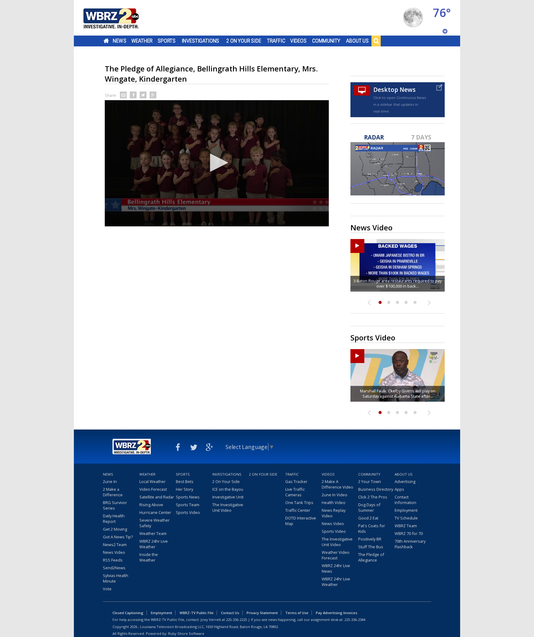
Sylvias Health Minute (115, 578)
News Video (114, 552)
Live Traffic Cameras (295, 492)
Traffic (276, 41)
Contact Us (230, 612)
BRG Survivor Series (115, 505)
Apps (399, 489)
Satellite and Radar (156, 497)
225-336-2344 (354, 619)
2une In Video (334, 495)
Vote (107, 589)
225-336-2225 (236, 619)
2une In (110, 481)
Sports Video (188, 512)
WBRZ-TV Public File (197, 612)
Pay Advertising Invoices (336, 612)
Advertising (405, 481)
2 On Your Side (243, 41)
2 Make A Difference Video (337, 484)
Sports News (188, 497)
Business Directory (375, 489)
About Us (357, 41)
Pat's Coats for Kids (371, 528)
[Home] (119, 17)
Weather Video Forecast (336, 555)
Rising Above (151, 504)
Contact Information (405, 499)
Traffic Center (297, 510)
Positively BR (369, 539)
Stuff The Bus (370, 546)
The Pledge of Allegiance (371, 557)
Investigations (200, 41)
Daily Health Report (114, 518)
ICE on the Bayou (227, 489)
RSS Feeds (113, 560)
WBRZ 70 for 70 (409, 533)
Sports (167, 41)
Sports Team (187, 504)
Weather (141, 41)
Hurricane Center (155, 512)
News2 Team (115, 544)
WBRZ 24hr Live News (336, 568)
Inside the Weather (148, 557)
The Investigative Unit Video (227, 507)
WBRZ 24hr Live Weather (153, 543)
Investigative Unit (228, 497)
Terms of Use (296, 612)
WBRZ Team (406, 525)
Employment (406, 510)
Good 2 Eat (368, 518)
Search (376, 41)
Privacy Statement (262, 612)
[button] (217, 162)
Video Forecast (153, 489)
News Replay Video (333, 513)
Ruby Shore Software (186, 633)
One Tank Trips (299, 502)
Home (106, 41)
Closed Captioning (127, 612)
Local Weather (152, 481)
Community (326, 41)
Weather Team (153, 533)
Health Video (333, 502)
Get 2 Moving (115, 529)
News (119, 41)
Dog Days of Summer (369, 507)
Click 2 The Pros (372, 497)
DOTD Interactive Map (300, 520)
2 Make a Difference (113, 492)
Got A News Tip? (118, 537)
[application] (217, 163)
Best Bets (184, 481)
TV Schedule (406, 518)
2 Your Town (369, 481)
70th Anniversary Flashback (410, 543)
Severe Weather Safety (154, 522)
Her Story (184, 489)
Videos (298, 41)
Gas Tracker (296, 481)
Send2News (114, 568)
